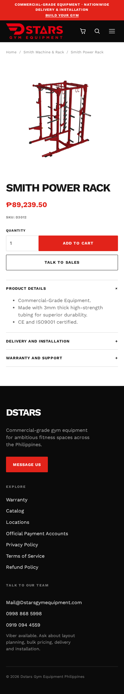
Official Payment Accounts (37, 533)
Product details (62, 288)
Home (11, 52)
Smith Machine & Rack (43, 52)
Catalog (15, 511)
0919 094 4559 (23, 625)
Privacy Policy (22, 544)
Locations (17, 522)
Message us (27, 464)
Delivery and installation (62, 341)
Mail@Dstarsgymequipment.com (44, 602)
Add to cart (78, 243)
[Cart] (83, 31)
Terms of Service (25, 556)
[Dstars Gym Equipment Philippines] (38, 31)
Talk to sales (62, 262)
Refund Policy (22, 567)
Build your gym (62, 15)
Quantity (16, 231)
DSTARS (23, 412)
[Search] (97, 31)
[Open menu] (112, 31)
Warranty (16, 500)
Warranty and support (62, 358)
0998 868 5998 (24, 613)
